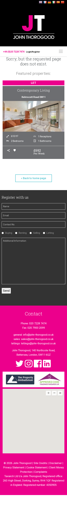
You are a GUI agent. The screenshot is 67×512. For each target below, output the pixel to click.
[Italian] (54, 2)
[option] (33, 120)
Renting (22, 232)
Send (6, 290)
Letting (49, 232)
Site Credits (40, 463)
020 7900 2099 (36, 327)
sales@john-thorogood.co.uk (37, 339)
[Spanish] (58, 2)
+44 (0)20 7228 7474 (13, 51)
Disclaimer (55, 463)
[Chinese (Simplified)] (62, 2)
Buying (8, 232)
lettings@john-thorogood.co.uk (38, 343)
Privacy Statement (13, 467)
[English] (40, 2)
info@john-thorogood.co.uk (38, 334)
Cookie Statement (36, 467)
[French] (45, 2)
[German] (49, 2)
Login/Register (33, 52)
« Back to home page (33, 178)
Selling (35, 232)
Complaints (40, 471)
